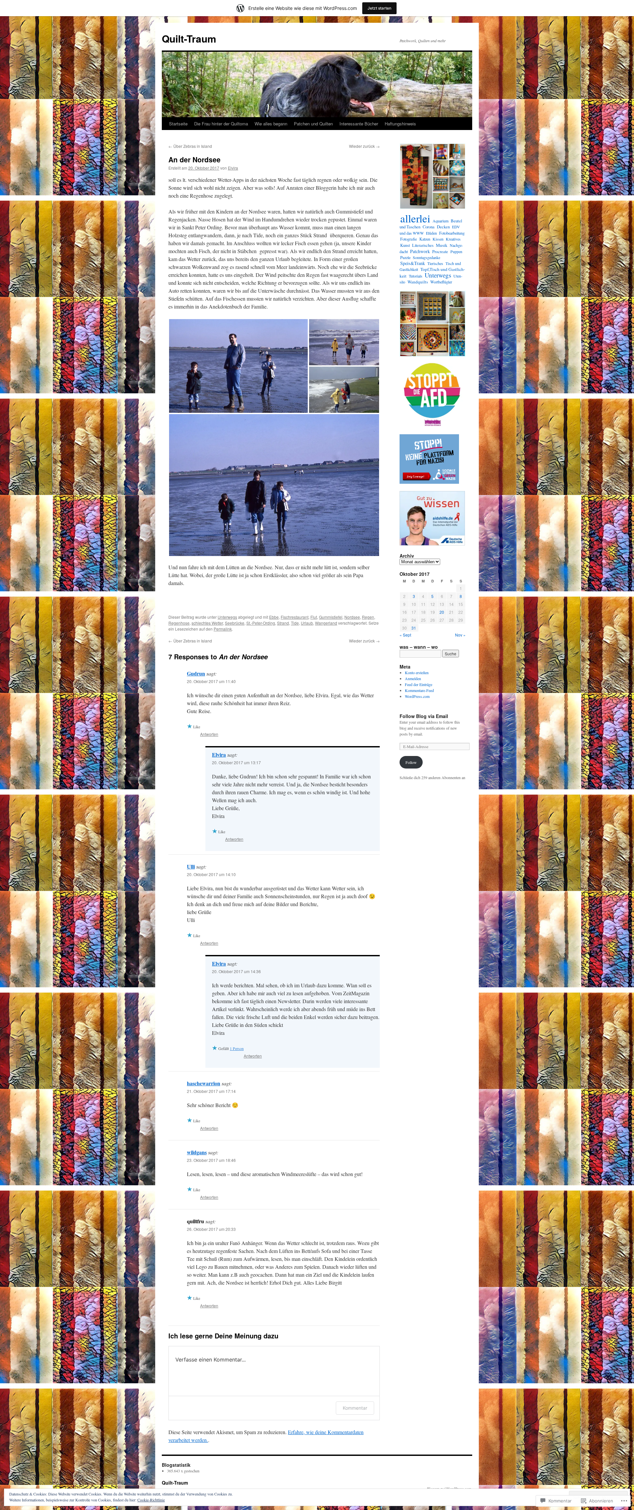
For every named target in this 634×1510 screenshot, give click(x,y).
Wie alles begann (271, 123)
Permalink (223, 629)
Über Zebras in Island (190, 146)
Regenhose (179, 623)
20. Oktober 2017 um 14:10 (211, 874)
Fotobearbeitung (452, 233)
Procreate (440, 251)
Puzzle (405, 257)
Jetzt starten (379, 8)
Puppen (456, 251)
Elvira (233, 168)
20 (442, 612)
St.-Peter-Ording (260, 623)
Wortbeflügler (441, 281)
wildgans (197, 1152)
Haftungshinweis (400, 123)
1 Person (237, 1048)
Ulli (191, 866)
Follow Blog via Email (424, 716)
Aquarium (440, 220)
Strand (283, 623)
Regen (368, 617)
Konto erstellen (417, 672)
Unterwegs (227, 617)
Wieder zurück (364, 146)
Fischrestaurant (294, 617)
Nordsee (352, 617)
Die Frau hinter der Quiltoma (221, 123)
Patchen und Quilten (313, 123)
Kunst (405, 245)
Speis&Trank (412, 263)
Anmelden (413, 678)
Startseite (178, 123)
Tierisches (435, 263)
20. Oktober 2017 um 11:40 (211, 681)
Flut (313, 617)
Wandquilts (417, 282)
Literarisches (423, 245)
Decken (443, 227)
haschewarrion (203, 1083)
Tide (295, 623)
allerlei (415, 218)
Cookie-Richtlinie (151, 1499)
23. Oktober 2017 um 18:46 (211, 1160)
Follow (411, 762)
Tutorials (415, 276)
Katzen (424, 239)
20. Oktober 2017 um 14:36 (236, 971)
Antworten (209, 734)
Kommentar (355, 1408)
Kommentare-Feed (419, 690)
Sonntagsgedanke (426, 257)
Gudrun (196, 673)
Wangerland (326, 623)
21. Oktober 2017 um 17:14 (211, 1091)
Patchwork (420, 251)
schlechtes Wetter (207, 623)
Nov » (460, 635)
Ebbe (274, 617)
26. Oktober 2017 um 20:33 (211, 1229)
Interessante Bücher (358, 123)
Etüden (431, 233)
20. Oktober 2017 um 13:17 (236, 762)
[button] (238, 365)
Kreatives (453, 239)
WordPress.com (417, 696)
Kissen (438, 239)
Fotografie (408, 239)
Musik (441, 245)
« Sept (405, 635)
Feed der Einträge (418, 684)
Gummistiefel (330, 617)
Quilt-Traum (189, 38)
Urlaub (307, 623)
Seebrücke (234, 623)
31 (413, 628)
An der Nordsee (194, 159)
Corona (429, 227)
